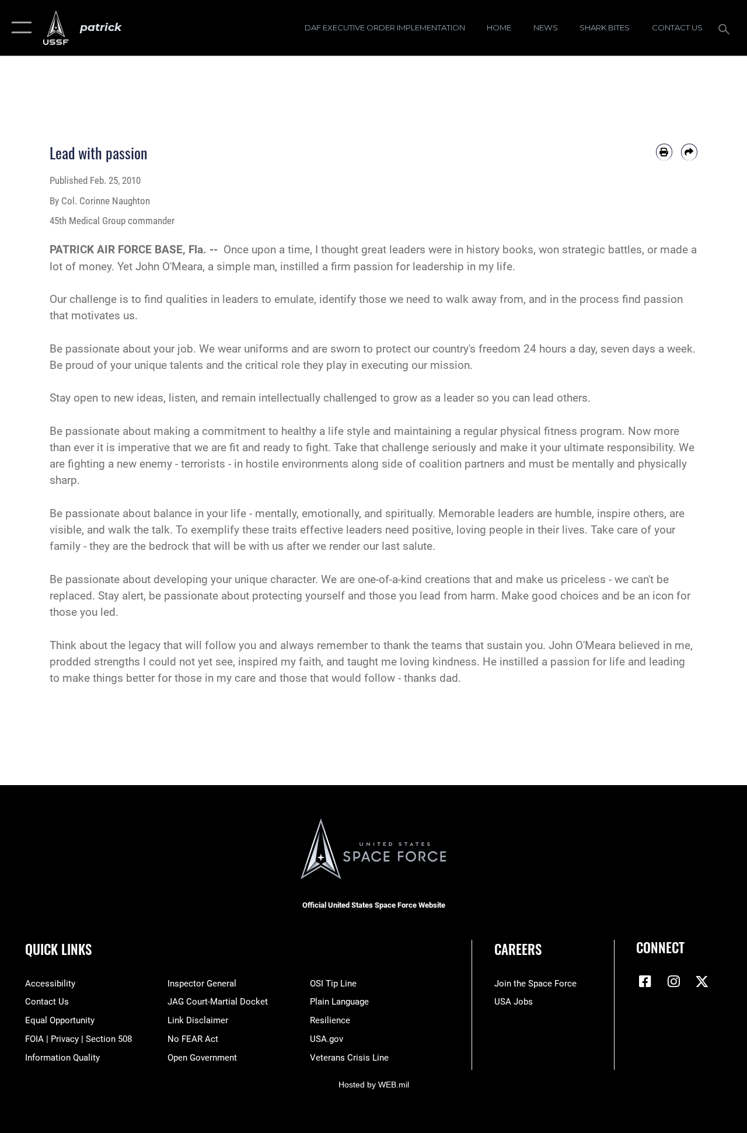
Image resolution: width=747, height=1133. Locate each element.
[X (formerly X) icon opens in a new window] (702, 981)
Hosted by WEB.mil (373, 1084)
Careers (518, 949)
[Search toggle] (726, 27)
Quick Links (58, 949)
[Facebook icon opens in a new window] (645, 981)
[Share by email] (689, 152)
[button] (19, 27)
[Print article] (664, 152)
